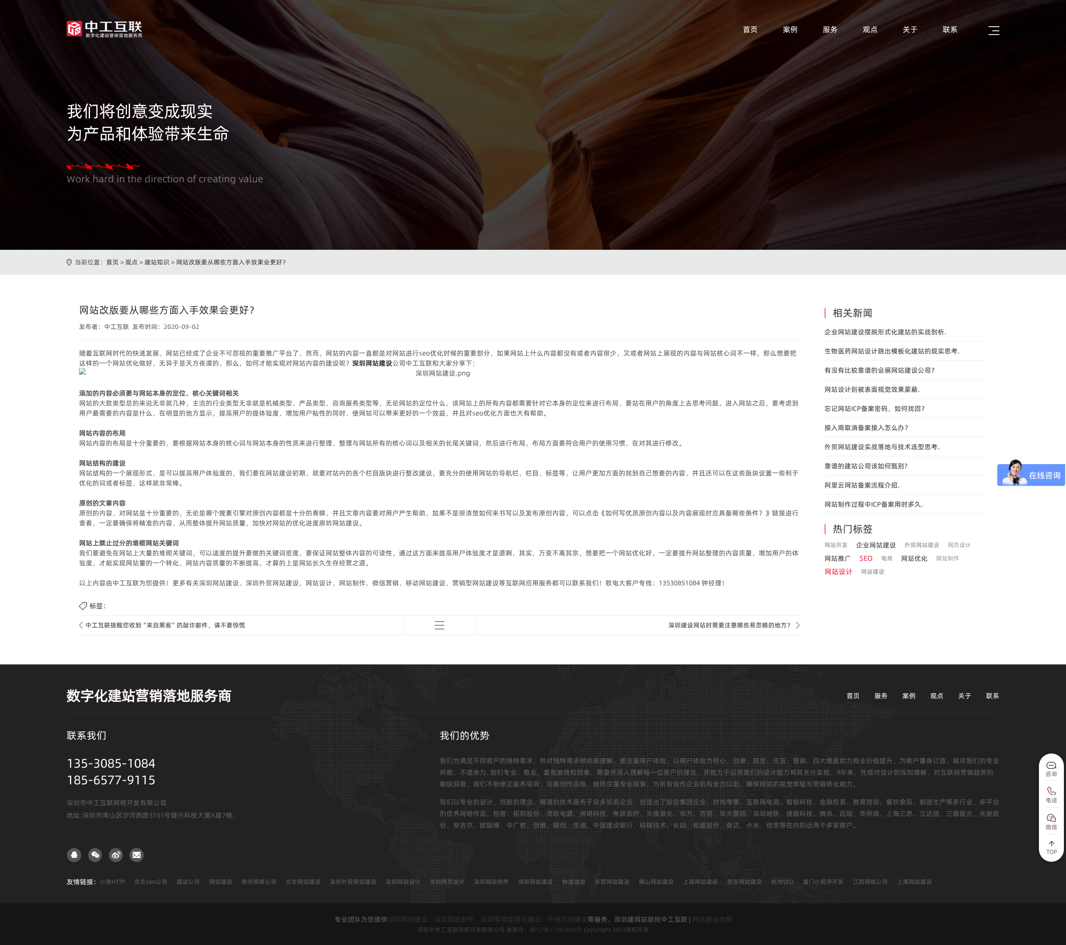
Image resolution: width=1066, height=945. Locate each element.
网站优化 (914, 558)
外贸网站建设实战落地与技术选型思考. (882, 446)
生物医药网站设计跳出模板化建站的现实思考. (892, 351)
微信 (1051, 827)
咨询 (1051, 774)
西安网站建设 (744, 882)
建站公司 (188, 882)
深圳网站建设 (535, 882)
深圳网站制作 (491, 882)
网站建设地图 (712, 919)
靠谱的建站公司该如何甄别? (865, 465)
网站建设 (872, 571)
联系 (950, 29)
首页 (750, 29)
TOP (1051, 852)
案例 (790, 29)
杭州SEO (782, 882)
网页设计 (959, 545)
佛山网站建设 (656, 882)
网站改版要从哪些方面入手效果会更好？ (232, 262)
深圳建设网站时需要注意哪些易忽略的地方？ (730, 625)
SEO (866, 558)
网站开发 (836, 545)
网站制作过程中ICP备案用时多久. (873, 504)
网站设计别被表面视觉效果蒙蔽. (872, 389)
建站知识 (156, 262)
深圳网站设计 (403, 882)
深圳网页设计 (447, 882)
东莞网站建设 (612, 882)
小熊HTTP (112, 882)
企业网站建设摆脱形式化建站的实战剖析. (885, 331)
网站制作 (947, 558)
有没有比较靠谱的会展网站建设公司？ (881, 370)
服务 (830, 29)
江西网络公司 (870, 882)
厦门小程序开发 (823, 882)
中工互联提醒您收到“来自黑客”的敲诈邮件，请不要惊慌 (165, 625)
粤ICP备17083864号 (556, 929)
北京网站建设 (303, 882)
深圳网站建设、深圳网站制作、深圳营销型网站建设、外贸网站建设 (488, 919)
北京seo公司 (150, 882)
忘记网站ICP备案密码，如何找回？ (876, 408)
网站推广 (837, 558)
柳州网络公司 (259, 882)
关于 (910, 29)
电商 (887, 558)
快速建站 (573, 882)
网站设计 (838, 572)
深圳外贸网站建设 (353, 882)
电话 (1051, 800)
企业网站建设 (876, 545)
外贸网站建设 (921, 545)
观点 (870, 29)
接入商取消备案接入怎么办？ (867, 427)
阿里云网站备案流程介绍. (862, 485)
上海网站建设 (700, 882)
